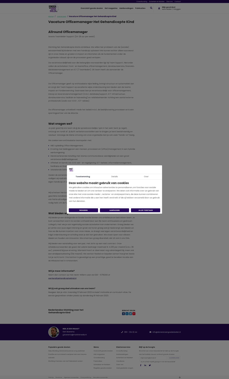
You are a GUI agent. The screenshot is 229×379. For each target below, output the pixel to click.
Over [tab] (146, 176)
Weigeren (83, 210)
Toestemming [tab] (83, 176)
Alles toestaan (146, 210)
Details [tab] (114, 176)
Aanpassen (114, 210)
